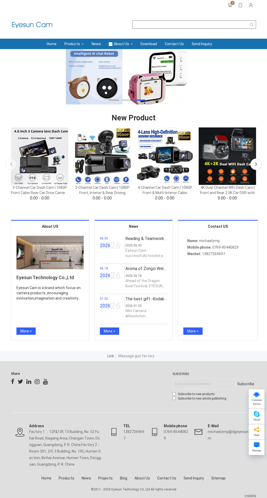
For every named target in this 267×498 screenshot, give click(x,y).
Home (52, 44)
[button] (114, 100)
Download (149, 44)
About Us (121, 44)
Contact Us (174, 44)
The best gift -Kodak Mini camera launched (164, 298)
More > (26, 331)
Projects (105, 478)
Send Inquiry (202, 44)
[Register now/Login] (251, 5)
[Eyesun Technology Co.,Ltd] (32, 24)
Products (72, 44)
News (96, 44)
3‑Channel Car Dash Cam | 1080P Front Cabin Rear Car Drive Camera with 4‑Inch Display (39, 192)
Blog (123, 478)
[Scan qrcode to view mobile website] (240, 5)
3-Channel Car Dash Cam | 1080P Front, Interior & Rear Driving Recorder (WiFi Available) (102, 192)
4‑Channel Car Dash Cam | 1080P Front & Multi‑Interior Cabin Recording (165, 192)
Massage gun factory (136, 356)
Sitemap (218, 478)
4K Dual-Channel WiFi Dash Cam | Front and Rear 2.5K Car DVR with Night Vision (227, 192)
